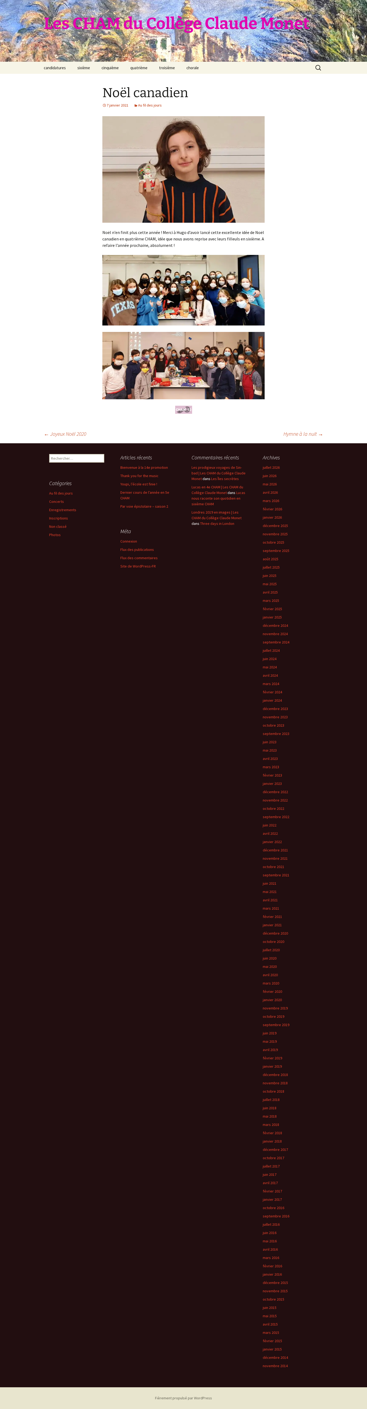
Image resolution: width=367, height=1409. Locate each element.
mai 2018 (270, 1116)
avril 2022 (270, 833)
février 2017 (272, 1191)
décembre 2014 (275, 1357)
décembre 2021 (275, 850)
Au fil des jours (150, 105)
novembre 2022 (275, 800)
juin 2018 (269, 1108)
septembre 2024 (276, 642)
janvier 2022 (272, 841)
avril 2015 (270, 1324)
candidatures (55, 67)
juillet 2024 (271, 650)
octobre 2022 (273, 808)
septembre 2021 (276, 875)
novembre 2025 (275, 534)
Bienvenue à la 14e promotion (144, 467)
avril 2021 (270, 900)
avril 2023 (270, 758)
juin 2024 (269, 658)
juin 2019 (269, 1033)
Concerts (56, 501)
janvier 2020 (272, 999)
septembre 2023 (276, 733)
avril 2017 (270, 1182)
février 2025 (272, 608)
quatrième (138, 67)
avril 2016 (270, 1249)
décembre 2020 (275, 933)
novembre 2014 (275, 1365)
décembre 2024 (275, 625)
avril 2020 (270, 974)
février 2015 (272, 1340)
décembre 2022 (275, 791)
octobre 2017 (273, 1157)
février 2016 (272, 1266)
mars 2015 (271, 1332)
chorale (192, 67)
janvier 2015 (272, 1349)
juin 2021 (269, 883)
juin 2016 (269, 1232)
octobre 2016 (273, 1207)
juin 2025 (269, 575)
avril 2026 (270, 492)
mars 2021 (271, 908)
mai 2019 (270, 1041)
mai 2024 (270, 667)
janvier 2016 (272, 1274)
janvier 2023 (272, 783)
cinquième (110, 67)
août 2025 (270, 559)
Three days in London (217, 523)
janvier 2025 (272, 617)
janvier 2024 (272, 700)
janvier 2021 (272, 925)
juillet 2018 (271, 1099)
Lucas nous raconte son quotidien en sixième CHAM (218, 498)
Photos (55, 534)
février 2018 (272, 1132)
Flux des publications (137, 549)
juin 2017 (269, 1174)
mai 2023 (270, 750)
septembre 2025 (276, 550)
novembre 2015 (275, 1291)
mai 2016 (270, 1241)
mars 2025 (271, 600)
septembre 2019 (276, 1024)
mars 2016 (271, 1257)
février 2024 (272, 692)
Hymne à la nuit (303, 433)
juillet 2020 (271, 949)
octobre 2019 (273, 1016)
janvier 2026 (272, 517)
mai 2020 (270, 966)
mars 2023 (271, 766)
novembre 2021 (275, 858)
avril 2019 (270, 1049)
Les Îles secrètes (225, 478)
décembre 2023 (275, 708)
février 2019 (272, 1058)
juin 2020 (269, 958)
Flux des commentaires (139, 557)
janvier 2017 (272, 1199)
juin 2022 (269, 825)
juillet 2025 (271, 567)
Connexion (128, 541)
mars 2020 (271, 983)
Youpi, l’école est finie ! (138, 484)
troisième (167, 67)
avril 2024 (270, 675)
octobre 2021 (273, 866)
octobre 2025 (273, 542)
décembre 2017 (275, 1149)
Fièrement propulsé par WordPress (183, 1398)
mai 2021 (270, 891)
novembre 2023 (275, 717)
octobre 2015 (273, 1299)
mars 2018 (271, 1124)
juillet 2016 (271, 1224)
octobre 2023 (273, 725)
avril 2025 (270, 592)
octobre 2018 (273, 1091)
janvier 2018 (272, 1141)
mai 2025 (270, 583)
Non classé (58, 526)
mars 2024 (271, 683)
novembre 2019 (275, 1008)
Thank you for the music (139, 475)
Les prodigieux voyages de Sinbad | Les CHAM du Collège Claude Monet (219, 473)
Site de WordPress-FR (138, 566)
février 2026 (272, 509)
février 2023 (272, 775)
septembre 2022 (276, 816)
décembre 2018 (275, 1074)
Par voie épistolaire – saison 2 (144, 506)
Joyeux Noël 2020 (65, 433)
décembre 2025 (275, 525)
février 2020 (272, 991)
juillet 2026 (271, 467)
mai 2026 (270, 484)
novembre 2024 (275, 633)
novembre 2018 (275, 1083)
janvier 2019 (272, 1066)
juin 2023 (269, 742)
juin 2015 (269, 1307)
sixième (83, 67)
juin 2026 (269, 475)
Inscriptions (58, 518)
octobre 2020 (273, 941)
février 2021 (272, 916)
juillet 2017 (271, 1166)
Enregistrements (62, 509)
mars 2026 (271, 500)
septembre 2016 (276, 1216)
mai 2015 (270, 1315)
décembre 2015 (275, 1282)
